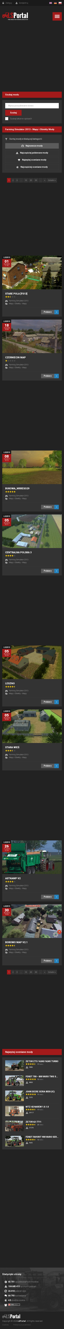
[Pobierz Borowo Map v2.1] (32, 921)
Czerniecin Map (15, 357)
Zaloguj (9, 3)
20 (31, 180)
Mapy (24, 304)
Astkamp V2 (13, 878)
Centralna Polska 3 (18, 552)
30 (36, 180)
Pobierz (48, 312)
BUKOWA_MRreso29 (17, 488)
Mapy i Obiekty (40, 129)
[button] (57, 16)
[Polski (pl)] (60, 3)
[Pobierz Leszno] (32, 662)
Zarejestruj (23, 3)
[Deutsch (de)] (55, 3)
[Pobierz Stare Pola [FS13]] (32, 272)
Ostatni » (52, 180)
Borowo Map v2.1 (16, 942)
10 (26, 180)
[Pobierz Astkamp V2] (32, 857)
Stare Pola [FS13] (16, 293)
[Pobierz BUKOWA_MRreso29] (32, 467)
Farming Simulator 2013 (18, 129)
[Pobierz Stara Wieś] (32, 726)
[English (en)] (50, 3)
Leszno (10, 683)
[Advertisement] (32, 57)
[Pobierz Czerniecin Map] (32, 336)
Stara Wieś (12, 747)
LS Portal (15, 16)
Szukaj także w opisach (21, 118)
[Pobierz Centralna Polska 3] (32, 531)
